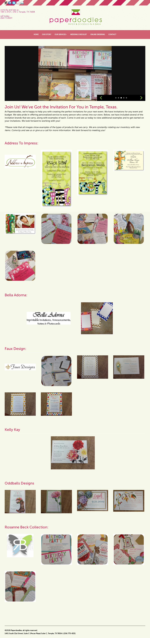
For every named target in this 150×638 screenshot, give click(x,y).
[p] (22, 2)
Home (36, 34)
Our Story (46, 34)
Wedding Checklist (78, 34)
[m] (18, 2)
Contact (112, 34)
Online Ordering (97, 34)
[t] (14, 2)
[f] (9, 2)
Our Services (61, 34)
